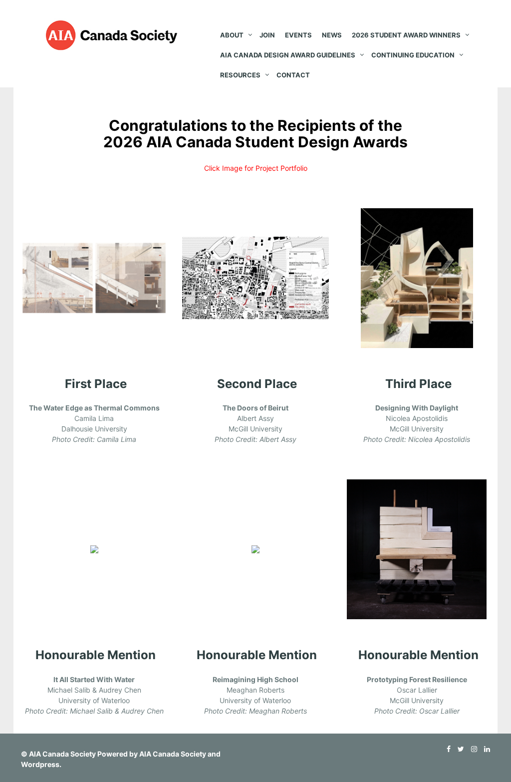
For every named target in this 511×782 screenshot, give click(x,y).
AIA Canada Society (62, 754)
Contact (293, 75)
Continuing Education (413, 55)
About (232, 35)
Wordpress (40, 764)
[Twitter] (458, 749)
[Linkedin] (484, 749)
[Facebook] (446, 749)
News (332, 35)
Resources (240, 75)
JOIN (267, 35)
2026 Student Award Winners (406, 35)
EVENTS (298, 35)
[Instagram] (471, 749)
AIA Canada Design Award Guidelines (287, 55)
